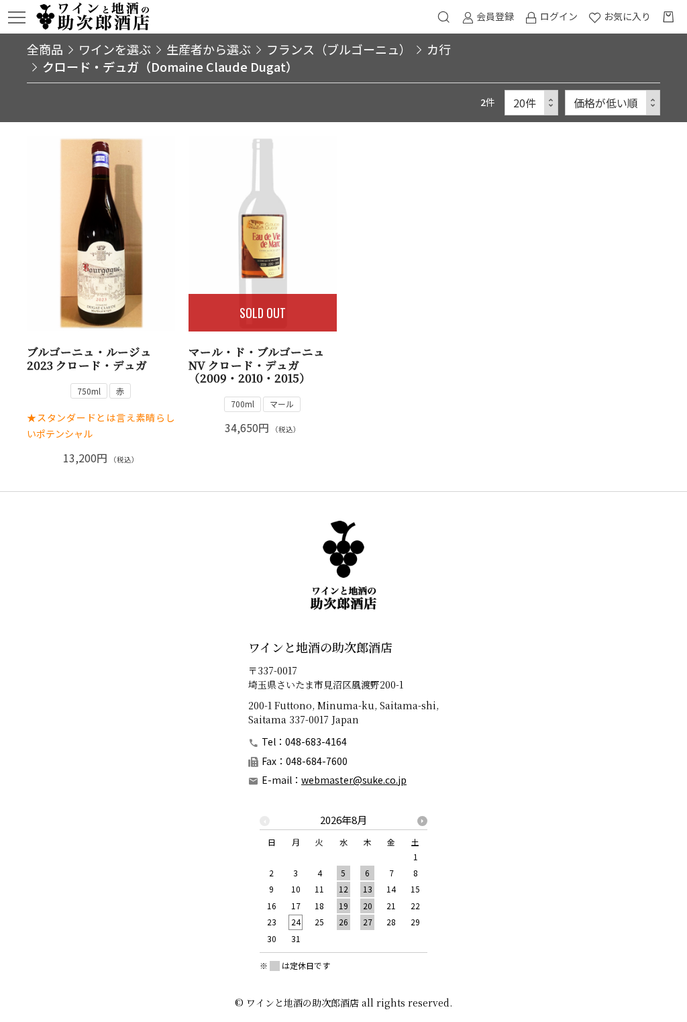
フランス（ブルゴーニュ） (338, 49)
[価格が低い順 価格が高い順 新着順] (612, 103)
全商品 (45, 49)
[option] (343, 883)
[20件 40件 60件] (531, 103)
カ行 (439, 49)
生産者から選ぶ (208, 49)
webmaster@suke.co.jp (354, 779)
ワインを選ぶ (114, 49)
